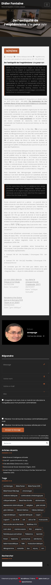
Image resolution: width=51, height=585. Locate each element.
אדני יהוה (34, 59)
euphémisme (40, 57)
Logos (38, 515)
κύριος (35, 548)
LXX (24, 520)
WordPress (25, 579)
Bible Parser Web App (11, 491)
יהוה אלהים (41, 59)
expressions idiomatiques (13, 505)
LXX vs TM (31, 520)
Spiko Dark (43, 579)
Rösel (5, 539)
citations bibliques (10, 496)
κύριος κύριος (26, 59)
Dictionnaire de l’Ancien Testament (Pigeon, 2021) (19, 467)
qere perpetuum (16, 59)
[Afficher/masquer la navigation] (47, 5)
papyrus (38, 529)
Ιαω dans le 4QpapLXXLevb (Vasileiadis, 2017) (33, 282)
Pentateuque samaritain (12, 534)
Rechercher (7, 556)
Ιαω (28, 548)
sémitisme (38, 539)
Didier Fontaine (12, 3)
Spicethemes (27, 582)
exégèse (29, 505)
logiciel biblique (9, 515)
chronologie (27, 491)
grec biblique (8, 510)
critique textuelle (9, 500)
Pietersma (29, 534)
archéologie (8, 486)
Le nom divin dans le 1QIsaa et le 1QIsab (13, 280)
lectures (30, 57)
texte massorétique (10, 543)
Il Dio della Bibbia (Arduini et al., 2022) (15, 464)
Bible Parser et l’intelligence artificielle (15, 457)
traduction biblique (35, 543)
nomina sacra (20, 529)
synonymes (25, 539)
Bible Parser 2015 (34, 486)
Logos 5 (6, 520)
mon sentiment (26, 119)
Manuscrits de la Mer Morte (13, 524)
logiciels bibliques (25, 515)
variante (20, 548)
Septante (14, 539)
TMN (23, 543)
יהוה (42, 548)
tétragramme (8, 548)
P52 (30, 529)
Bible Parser (20, 486)
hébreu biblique (21, 57)
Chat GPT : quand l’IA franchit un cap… (15, 460)
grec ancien (40, 505)
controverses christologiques (32, 496)
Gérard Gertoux (22, 510)
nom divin (7, 59)
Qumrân (39, 534)
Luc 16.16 (16, 520)
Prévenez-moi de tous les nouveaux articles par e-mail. (25, 425)
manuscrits (43, 520)
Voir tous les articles (34, 336)
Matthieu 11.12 (32, 524)
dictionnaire (40, 500)
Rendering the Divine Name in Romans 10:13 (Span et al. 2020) (13, 300)
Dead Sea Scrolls (25, 500)
